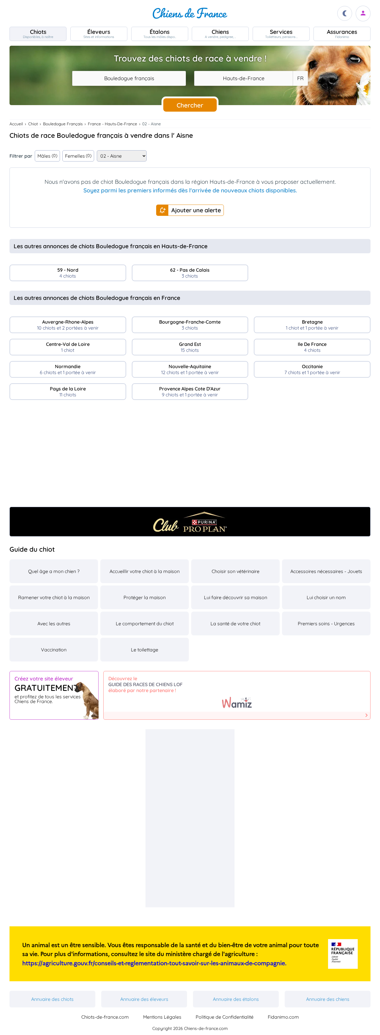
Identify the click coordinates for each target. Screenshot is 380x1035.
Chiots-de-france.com (105, 1017)
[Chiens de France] (190, 13)
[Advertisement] (190, 455)
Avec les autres (53, 623)
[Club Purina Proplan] (190, 522)
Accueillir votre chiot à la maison (145, 571)
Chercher (190, 105)
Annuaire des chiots (52, 999)
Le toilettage (144, 650)
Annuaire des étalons (236, 999)
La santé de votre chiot (235, 623)
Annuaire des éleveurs (144, 999)
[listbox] (300, 78)
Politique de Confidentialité (225, 1017)
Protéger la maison (145, 597)
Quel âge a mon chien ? (54, 571)
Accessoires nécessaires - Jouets (326, 571)
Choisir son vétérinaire (235, 571)
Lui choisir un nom (326, 597)
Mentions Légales (162, 1017)
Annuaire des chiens (327, 999)
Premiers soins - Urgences (326, 623)
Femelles (78, 156)
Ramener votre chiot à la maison (54, 597)
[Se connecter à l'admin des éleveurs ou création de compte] (363, 14)
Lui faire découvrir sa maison (235, 597)
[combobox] (129, 78)
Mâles (47, 156)
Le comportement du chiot (145, 623)
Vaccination (53, 650)
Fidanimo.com (283, 1017)
